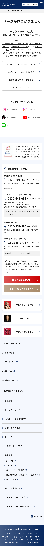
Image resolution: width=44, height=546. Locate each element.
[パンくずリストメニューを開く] (3, 10)
